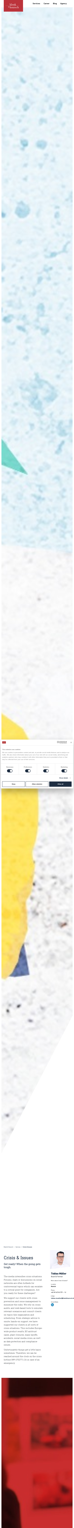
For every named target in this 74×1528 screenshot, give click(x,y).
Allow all (60, 784)
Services (18, 1247)
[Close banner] (71, 742)
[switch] (28, 770)
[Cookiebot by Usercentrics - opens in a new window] (58, 742)
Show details (63, 778)
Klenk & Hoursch (8, 1247)
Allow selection (37, 784)
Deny (13, 784)
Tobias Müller (58, 1274)
